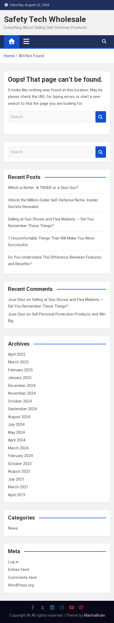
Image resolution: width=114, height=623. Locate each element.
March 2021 (18, 487)
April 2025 (16, 354)
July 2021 (16, 479)
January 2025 (19, 377)
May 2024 (16, 432)
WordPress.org (21, 585)
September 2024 (22, 409)
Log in (13, 561)
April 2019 (16, 495)
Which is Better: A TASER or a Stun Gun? (43, 187)
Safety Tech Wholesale (45, 19)
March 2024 (18, 448)
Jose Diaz (16, 299)
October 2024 (20, 401)
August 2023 (19, 471)
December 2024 (21, 385)
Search (100, 117)
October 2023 (20, 463)
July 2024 (16, 424)
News (13, 528)
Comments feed (22, 577)
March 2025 (18, 362)
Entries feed (18, 569)
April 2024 (16, 440)
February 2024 (20, 455)
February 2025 (20, 370)
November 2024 (22, 393)
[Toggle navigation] (26, 41)
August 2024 (19, 416)
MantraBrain (94, 615)
